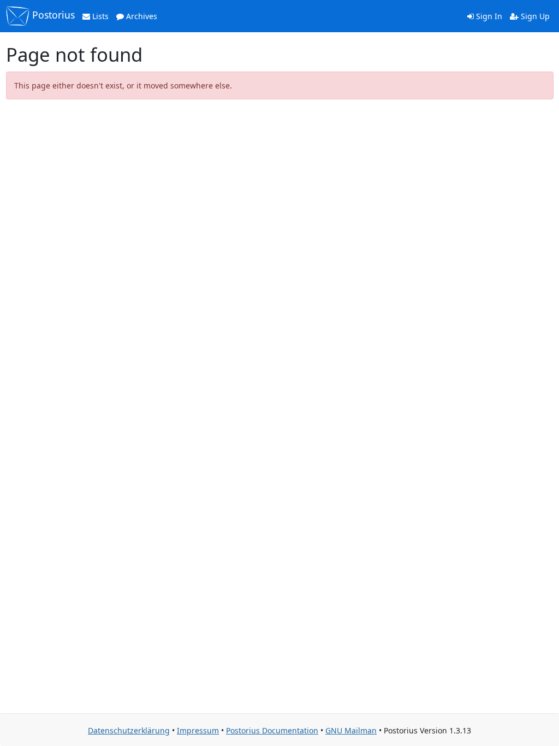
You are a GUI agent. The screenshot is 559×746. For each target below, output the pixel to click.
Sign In (488, 16)
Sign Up (534, 16)
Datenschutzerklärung (129, 730)
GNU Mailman (351, 730)
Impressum (198, 730)
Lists (99, 16)
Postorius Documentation (272, 730)
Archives (140, 16)
